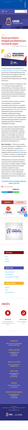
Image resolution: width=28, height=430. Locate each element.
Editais (6, 256)
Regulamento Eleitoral (20, 109)
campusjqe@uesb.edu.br (14, 373)
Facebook (10, 192)
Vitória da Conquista (9, 292)
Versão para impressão (8, 186)
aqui (18, 141)
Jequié (6, 289)
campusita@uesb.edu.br (14, 352)
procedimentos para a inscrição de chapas (12, 70)
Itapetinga (7, 287)
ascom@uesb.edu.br (14, 366)
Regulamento (20, 150)
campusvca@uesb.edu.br (14, 394)
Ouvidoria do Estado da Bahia (14, 385)
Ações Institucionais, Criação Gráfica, (14, 343)
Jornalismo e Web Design (14, 345)
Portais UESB (7, 202)
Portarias (7, 259)
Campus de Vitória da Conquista (12, 277)
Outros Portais (20, 202)
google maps (14, 355)
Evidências (7, 261)
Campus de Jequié (9, 274)
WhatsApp (17, 192)
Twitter (4, 192)
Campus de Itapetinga (9, 272)
